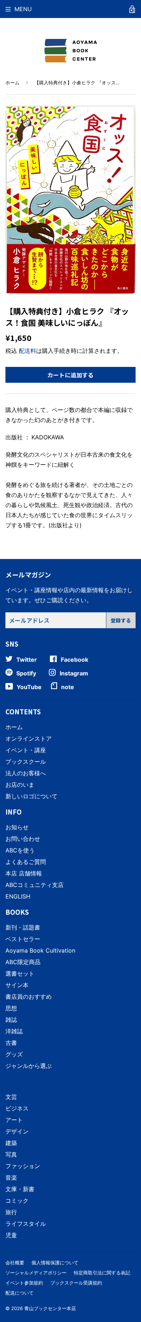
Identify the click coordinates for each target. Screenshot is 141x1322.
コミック (17, 1200)
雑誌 (11, 1019)
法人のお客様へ (25, 773)
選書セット (19, 973)
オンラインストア (28, 738)
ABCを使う (20, 850)
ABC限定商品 (22, 962)
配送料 (27, 350)
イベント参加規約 (24, 1283)
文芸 (11, 1096)
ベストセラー (22, 938)
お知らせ (17, 827)
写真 (11, 1154)
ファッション (22, 1166)
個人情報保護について (54, 1262)
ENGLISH (17, 896)
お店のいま (19, 784)
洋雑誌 (14, 1031)
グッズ (14, 1054)
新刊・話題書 (22, 927)
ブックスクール (25, 761)
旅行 (11, 1212)
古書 (11, 1042)
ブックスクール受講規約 (76, 1283)
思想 (11, 1008)
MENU (23, 9)
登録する (121, 620)
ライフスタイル (25, 1223)
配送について (19, 1293)
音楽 (11, 1177)
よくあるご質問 (25, 861)
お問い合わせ (22, 838)
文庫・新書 (19, 1189)
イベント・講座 (25, 750)
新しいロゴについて (31, 796)
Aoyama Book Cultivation (40, 950)
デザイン (17, 1131)
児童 (11, 1235)
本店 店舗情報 (23, 873)
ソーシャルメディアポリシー (36, 1273)
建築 (11, 1142)
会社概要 (14, 1262)
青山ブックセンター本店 (50, 1308)
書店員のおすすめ (28, 996)
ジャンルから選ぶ (28, 1065)
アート (14, 1119)
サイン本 (17, 985)
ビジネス (17, 1108)
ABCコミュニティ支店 (34, 884)
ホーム (12, 82)
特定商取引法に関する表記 (102, 1273)
